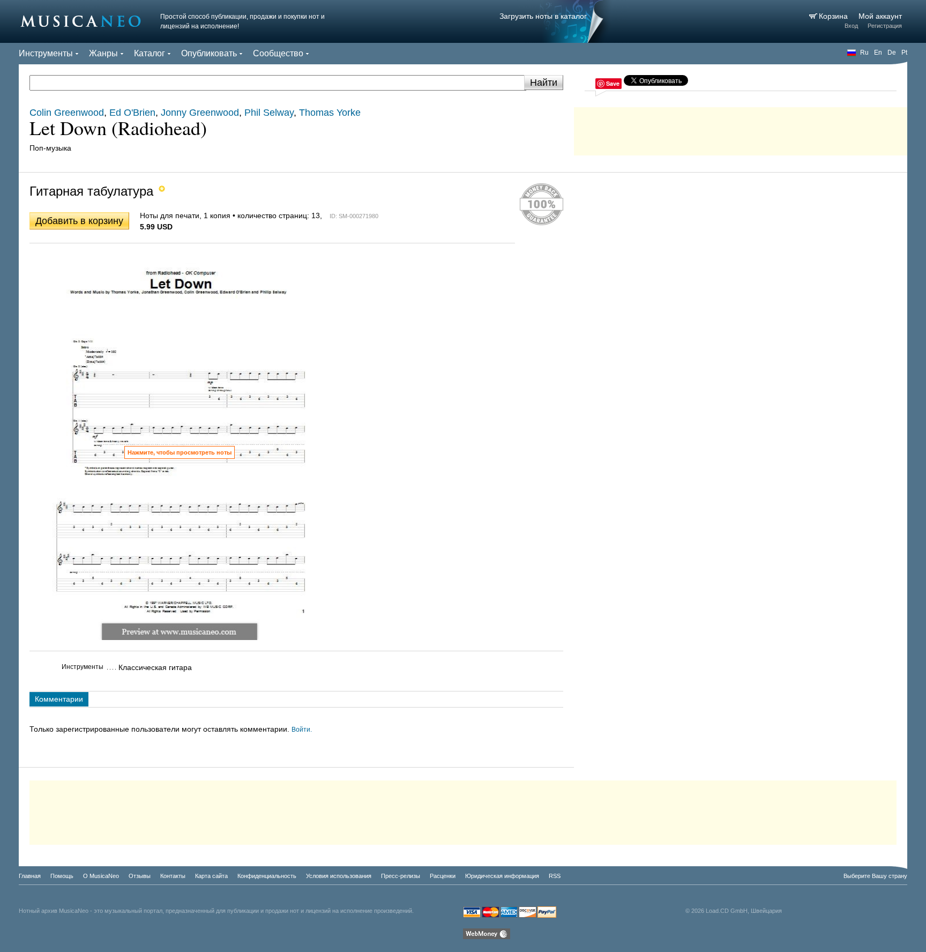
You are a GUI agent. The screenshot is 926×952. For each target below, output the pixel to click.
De (891, 52)
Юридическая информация (502, 876)
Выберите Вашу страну (875, 876)
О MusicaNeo (101, 876)
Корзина (834, 16)
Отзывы (140, 876)
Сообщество (278, 53)
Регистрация (885, 26)
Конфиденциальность (266, 876)
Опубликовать (209, 53)
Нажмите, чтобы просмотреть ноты (180, 452)
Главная (30, 876)
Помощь (61, 876)
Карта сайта (211, 876)
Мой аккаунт (880, 16)
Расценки (442, 876)
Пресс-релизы (400, 876)
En (878, 52)
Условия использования (338, 876)
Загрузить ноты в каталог (543, 16)
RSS (555, 876)
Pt (904, 52)
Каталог (149, 53)
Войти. (302, 729)
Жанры (103, 53)
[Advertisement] (740, 129)
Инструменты (46, 53)
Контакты (172, 876)
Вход (851, 26)
